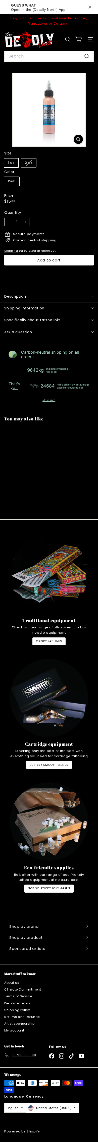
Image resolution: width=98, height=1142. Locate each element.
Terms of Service (18, 996)
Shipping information (24, 308)
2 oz (30, 163)
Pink (11, 181)
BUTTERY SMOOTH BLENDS (49, 765)
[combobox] (49, 56)
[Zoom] (78, 139)
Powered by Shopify (22, 1131)
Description (15, 296)
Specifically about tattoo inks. (33, 319)
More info (49, 400)
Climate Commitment (22, 989)
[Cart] (78, 39)
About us (11, 983)
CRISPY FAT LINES (49, 641)
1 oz (11, 162)
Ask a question (18, 332)
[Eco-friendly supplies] (49, 821)
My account (14, 1030)
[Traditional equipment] (49, 574)
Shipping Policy (17, 1010)
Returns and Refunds (22, 1017)
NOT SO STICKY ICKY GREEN (49, 888)
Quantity (12, 212)
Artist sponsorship (19, 1023)
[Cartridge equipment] (49, 698)
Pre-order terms (17, 1003)
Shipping (11, 251)
